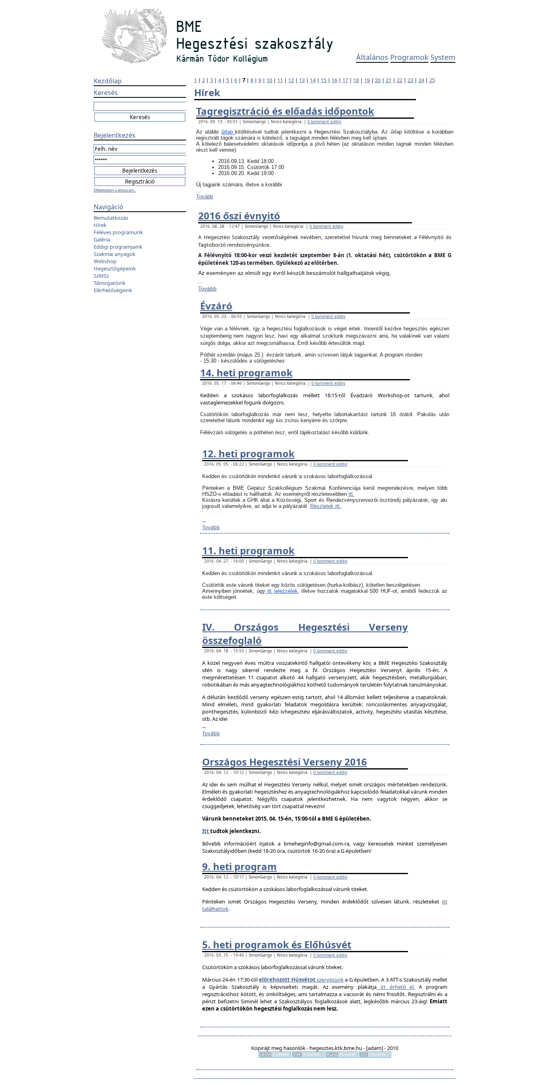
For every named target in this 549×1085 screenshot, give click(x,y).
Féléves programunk (118, 232)
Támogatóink (109, 283)
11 (280, 80)
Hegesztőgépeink (115, 268)
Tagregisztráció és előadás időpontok (285, 111)
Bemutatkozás (111, 217)
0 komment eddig (324, 121)
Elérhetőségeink (113, 290)
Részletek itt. (325, 506)
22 (399, 80)
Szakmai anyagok (114, 254)
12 (291, 80)
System (442, 57)
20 (378, 80)
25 (432, 80)
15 (323, 80)
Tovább (204, 197)
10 (269, 80)
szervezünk (329, 979)
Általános (372, 57)
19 (367, 80)
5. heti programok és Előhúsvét (276, 944)
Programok (409, 57)
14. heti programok (246, 372)
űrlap (228, 132)
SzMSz (101, 275)
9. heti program (239, 866)
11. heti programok (248, 550)
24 (421, 80)
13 (302, 80)
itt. (351, 494)
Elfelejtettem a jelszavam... (115, 190)
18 (356, 80)
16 (334, 80)
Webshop (105, 261)
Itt (206, 831)
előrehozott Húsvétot (287, 979)
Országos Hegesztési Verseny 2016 (284, 761)
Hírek (100, 225)
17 (345, 80)
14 (312, 80)
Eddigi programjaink (118, 246)
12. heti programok (248, 453)
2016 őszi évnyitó (239, 215)
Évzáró (216, 305)
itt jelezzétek (281, 591)
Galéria (102, 239)
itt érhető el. (396, 986)
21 (388, 80)
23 (410, 80)
